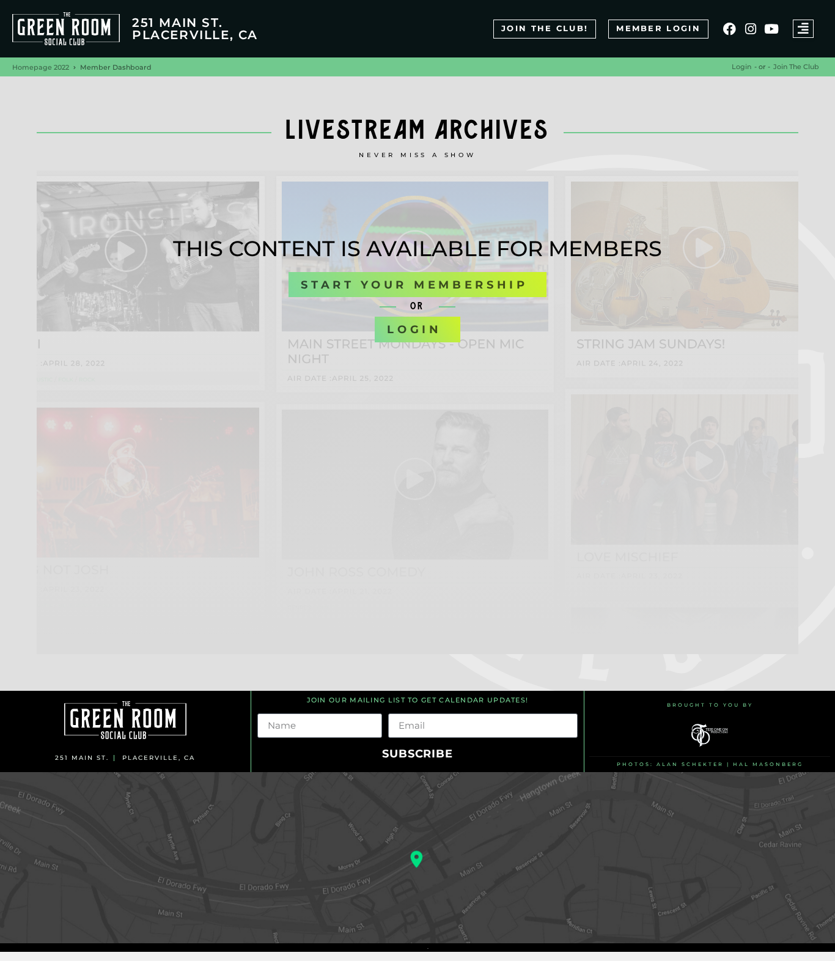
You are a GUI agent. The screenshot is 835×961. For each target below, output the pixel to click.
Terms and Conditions (390, 948)
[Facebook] (729, 28)
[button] (803, 29)
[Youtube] (772, 28)
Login (741, 66)
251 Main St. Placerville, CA (195, 28)
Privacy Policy (455, 948)
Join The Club (796, 66)
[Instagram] (750, 28)
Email (402, 708)
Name (272, 708)
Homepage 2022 (40, 67)
